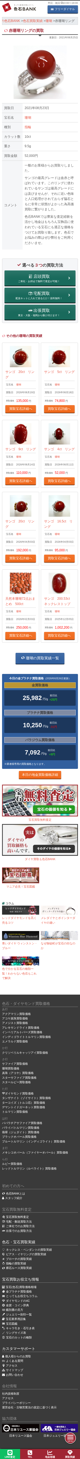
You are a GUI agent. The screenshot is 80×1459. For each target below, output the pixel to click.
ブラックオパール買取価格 (19, 1136)
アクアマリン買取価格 (16, 1014)
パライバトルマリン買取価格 (20, 1127)
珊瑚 (28, 117)
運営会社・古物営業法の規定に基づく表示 (29, 1407)
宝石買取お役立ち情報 (20, 1279)
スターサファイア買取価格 (19, 1077)
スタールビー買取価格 (16, 1082)
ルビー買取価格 (12, 1163)
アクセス (8, 1398)
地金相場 (50, 1457)
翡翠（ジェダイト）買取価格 (20, 1132)
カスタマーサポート (18, 1349)
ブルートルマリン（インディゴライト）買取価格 (33, 1141)
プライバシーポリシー (16, 1402)
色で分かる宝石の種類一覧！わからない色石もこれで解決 (19, 973)
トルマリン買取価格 (15, 1111)
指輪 (28, 127)
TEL (30, 1457)
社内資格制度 (10, 1393)
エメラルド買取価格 (15, 1041)
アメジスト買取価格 (15, 1023)
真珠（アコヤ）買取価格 (18, 1073)
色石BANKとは (15, 1193)
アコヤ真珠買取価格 (15, 1018)
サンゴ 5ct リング (59, 372)
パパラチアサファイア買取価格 (22, 1123)
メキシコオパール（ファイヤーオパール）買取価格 (35, 1152)
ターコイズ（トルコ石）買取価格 (23, 1102)
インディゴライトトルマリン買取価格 (26, 1036)
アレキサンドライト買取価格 (20, 1027)
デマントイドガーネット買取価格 (23, 1107)
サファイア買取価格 (15, 1063)
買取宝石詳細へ (20, 408)
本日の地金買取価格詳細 (40, 774)
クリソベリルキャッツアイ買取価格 (25, 1052)
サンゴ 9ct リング (20, 449)
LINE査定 (10, 1457)
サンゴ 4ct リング (59, 449)
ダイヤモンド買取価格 (19, 1093)
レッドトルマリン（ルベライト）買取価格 (29, 1168)
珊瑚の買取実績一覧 (42, 658)
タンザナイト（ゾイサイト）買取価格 (26, 1098)
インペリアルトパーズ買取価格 (22, 1032)
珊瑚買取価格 (10, 1068)
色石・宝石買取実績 (18, 1242)
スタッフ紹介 (13, 1198)
